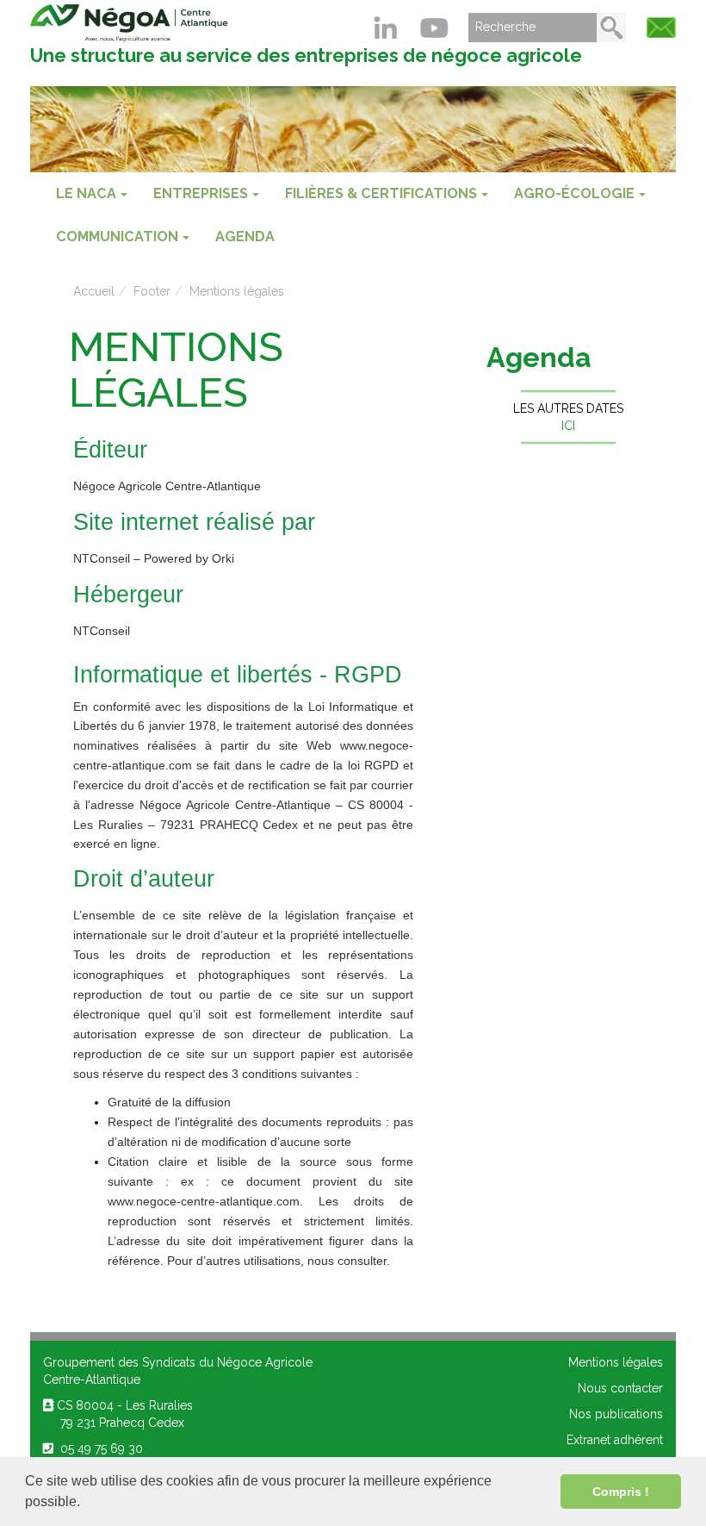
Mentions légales (236, 291)
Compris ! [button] (620, 1491)
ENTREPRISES (200, 193)
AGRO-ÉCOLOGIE (574, 193)
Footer (151, 291)
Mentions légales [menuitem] (615, 1362)
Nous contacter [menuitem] (620, 1388)
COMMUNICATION (117, 236)
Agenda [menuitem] (245, 236)
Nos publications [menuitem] (616, 1414)
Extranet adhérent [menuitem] (615, 1440)
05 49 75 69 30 (98, 1448)
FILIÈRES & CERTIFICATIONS (381, 193)
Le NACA (86, 193)
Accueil (94, 291)
